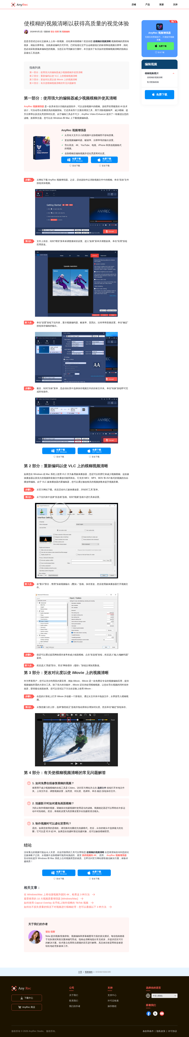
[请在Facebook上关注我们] (148, 1013)
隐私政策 (160, 1031)
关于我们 (73, 995)
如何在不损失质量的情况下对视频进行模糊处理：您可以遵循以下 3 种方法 (65, 907)
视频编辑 (66, 31)
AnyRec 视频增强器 (34, 106)
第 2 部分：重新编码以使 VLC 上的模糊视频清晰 (53, 76)
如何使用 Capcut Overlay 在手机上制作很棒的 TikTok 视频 (56, 902)
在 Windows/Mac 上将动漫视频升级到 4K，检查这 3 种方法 (57, 894)
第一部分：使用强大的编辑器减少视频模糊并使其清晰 (56, 72)
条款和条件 (148, 1031)
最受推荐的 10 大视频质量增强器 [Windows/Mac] (51, 898)
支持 (175, 4)
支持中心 (112, 995)
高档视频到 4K (89, 855)
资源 (161, 4)
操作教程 (112, 1006)
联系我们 (73, 1000)
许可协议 (172, 1031)
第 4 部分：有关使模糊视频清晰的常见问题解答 (52, 83)
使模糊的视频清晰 (155, 77)
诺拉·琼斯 (55, 31)
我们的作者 (74, 1006)
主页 (80, 972)
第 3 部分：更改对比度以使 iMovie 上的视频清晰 (53, 79)
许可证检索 (113, 1000)
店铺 (134, 4)
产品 (147, 4)
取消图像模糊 (153, 82)
